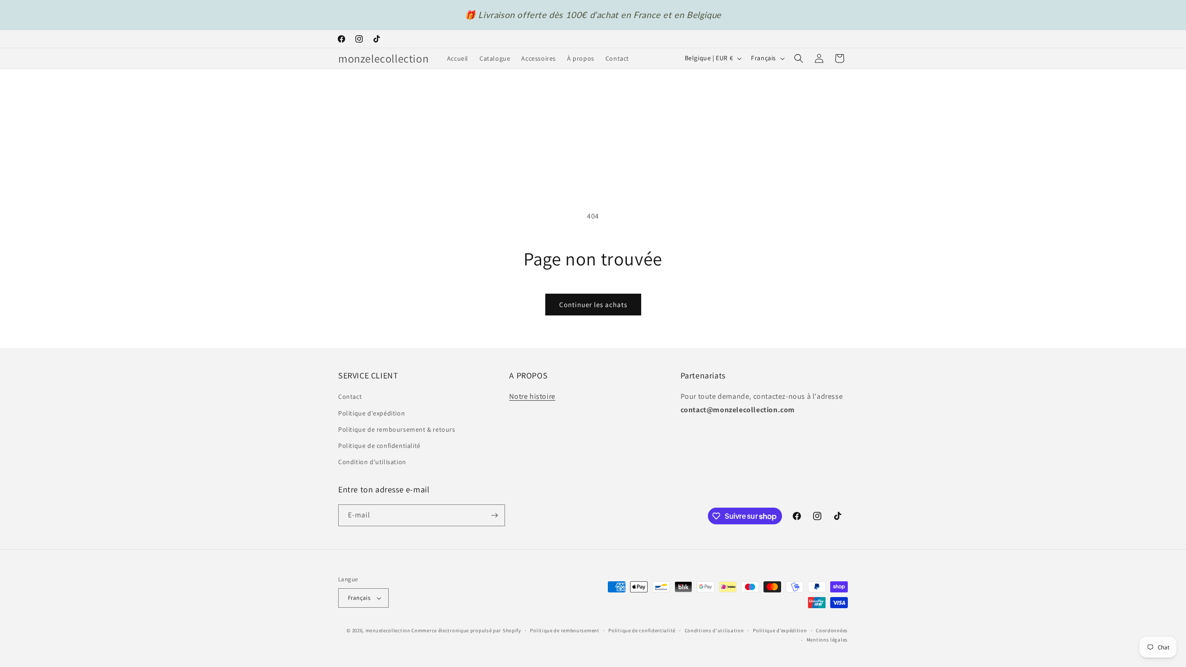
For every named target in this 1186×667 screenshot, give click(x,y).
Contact (350, 396)
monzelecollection (388, 630)
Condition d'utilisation (372, 462)
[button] (799, 58)
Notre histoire (532, 396)
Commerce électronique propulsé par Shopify (466, 630)
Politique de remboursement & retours (396, 429)
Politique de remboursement (564, 630)
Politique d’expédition (780, 630)
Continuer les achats (593, 304)
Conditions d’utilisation (714, 630)
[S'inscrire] (494, 515)
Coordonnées (832, 630)
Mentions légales (827, 639)
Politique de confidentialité (379, 445)
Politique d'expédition (371, 413)
